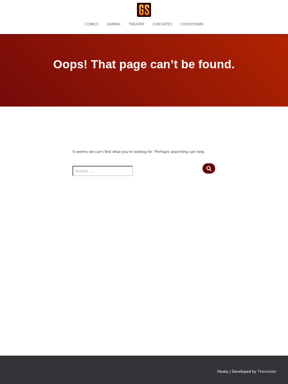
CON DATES (162, 24)
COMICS (91, 24)
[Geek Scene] (144, 10)
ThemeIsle (266, 371)
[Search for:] (137, 174)
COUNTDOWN (192, 24)
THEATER (136, 24)
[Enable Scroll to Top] (277, 373)
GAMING (113, 24)
